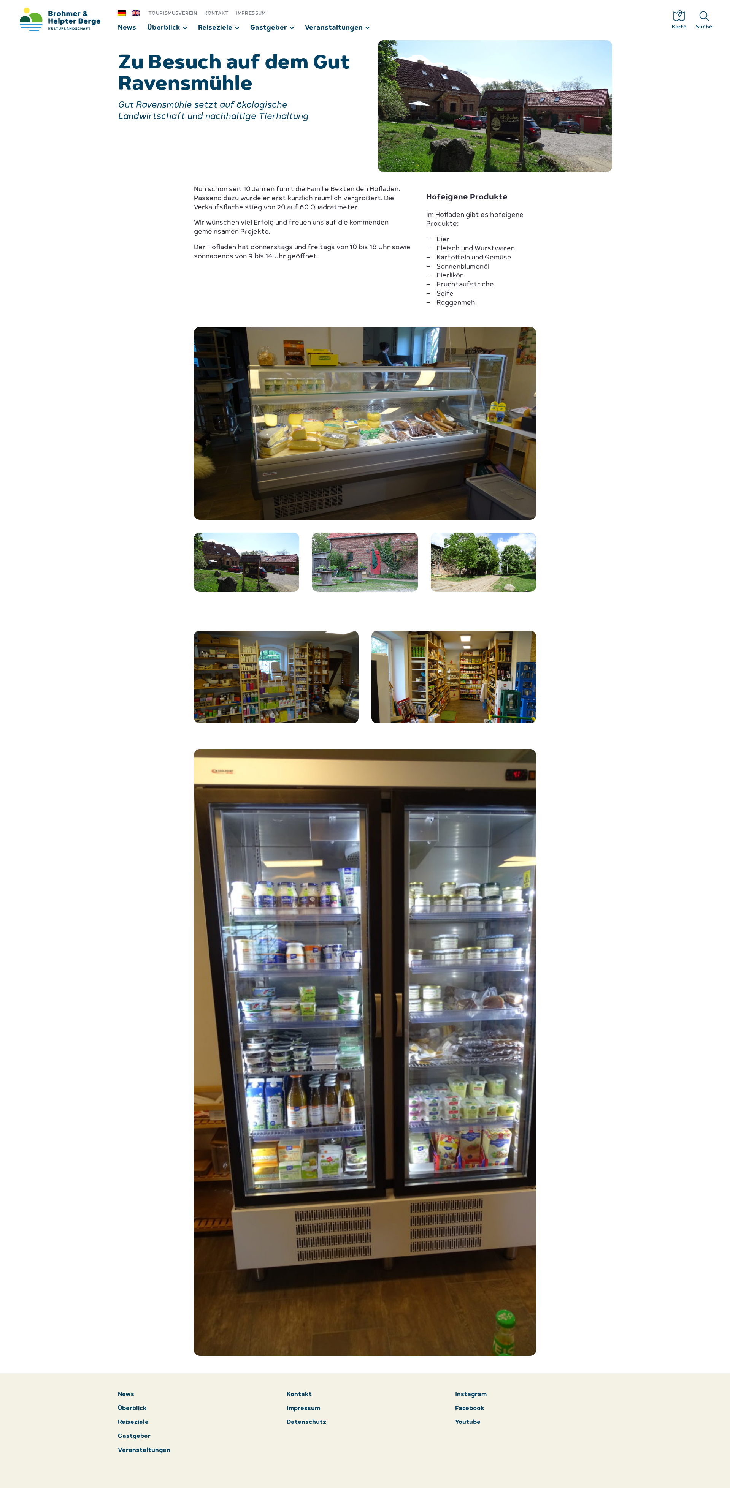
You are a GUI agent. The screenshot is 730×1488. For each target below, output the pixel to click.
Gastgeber (268, 28)
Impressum (250, 13)
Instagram (471, 1395)
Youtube (468, 1422)
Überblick (163, 28)
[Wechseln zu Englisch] (138, 12)
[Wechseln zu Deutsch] (125, 12)
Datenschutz (306, 1422)
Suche (704, 27)
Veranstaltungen (334, 28)
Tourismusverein (172, 13)
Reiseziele (215, 28)
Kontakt (216, 13)
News (127, 28)
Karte (679, 27)
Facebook (469, 1409)
